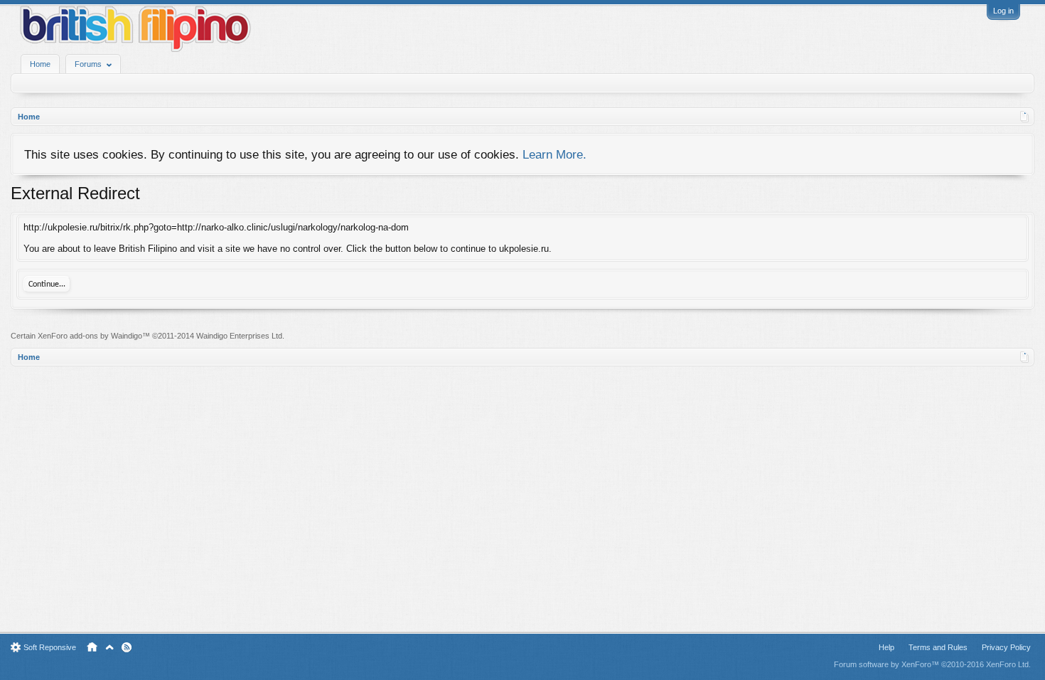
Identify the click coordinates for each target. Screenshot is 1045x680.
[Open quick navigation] (1024, 116)
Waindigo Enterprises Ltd (239, 335)
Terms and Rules (938, 647)
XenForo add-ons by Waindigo (90, 335)
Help (886, 647)
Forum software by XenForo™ (932, 664)
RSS (127, 647)
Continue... (46, 284)
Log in (1003, 10)
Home (40, 64)
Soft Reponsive (49, 647)
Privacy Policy (1006, 647)
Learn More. (554, 154)
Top (109, 647)
